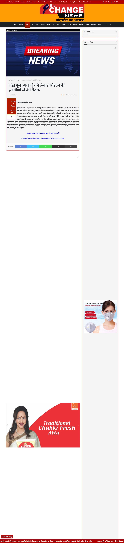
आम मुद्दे (69, 24)
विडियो (99, 24)
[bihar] (62, 13)
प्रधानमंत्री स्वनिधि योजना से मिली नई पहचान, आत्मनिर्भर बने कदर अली (95, 541)
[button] (78, 156)
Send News (45, 2)
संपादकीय (93, 24)
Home (23, 2)
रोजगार (87, 24)
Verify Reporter (63, 2)
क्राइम (48, 24)
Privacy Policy (74, 2)
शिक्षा (58, 24)
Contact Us (36, 2)
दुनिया (37, 24)
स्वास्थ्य (63, 24)
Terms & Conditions (85, 2)
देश (32, 24)
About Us (29, 2)
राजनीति (42, 24)
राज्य (27, 24)
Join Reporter (54, 2)
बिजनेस (75, 24)
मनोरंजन (81, 24)
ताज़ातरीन (21, 24)
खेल (53, 24)
